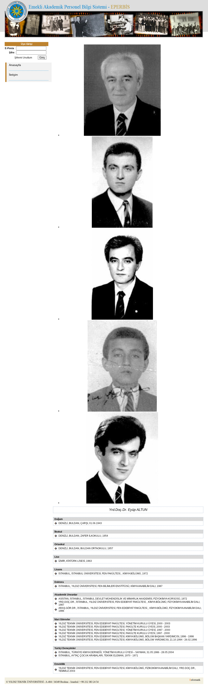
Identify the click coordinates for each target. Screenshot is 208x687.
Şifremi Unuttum (23, 57)
